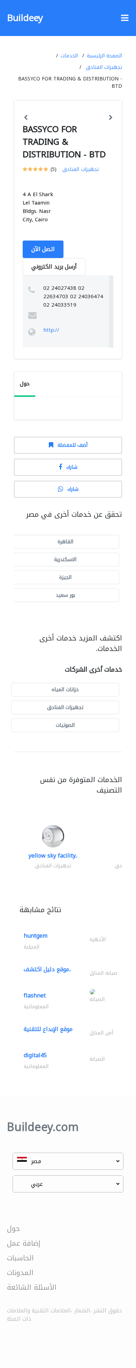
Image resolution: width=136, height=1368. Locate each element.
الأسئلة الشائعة (31, 1287)
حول (13, 1228)
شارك (71, 467)
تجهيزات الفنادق (104, 67)
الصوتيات (65, 725)
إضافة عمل (23, 1243)
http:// (51, 330)
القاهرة (65, 541)
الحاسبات (20, 1258)
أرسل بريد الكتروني (54, 266)
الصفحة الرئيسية (104, 55)
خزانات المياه (65, 689)
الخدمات (69, 55)
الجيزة (65, 577)
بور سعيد (65, 595)
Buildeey (25, 18)
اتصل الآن (43, 249)
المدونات (20, 1272)
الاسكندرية (65, 559)
